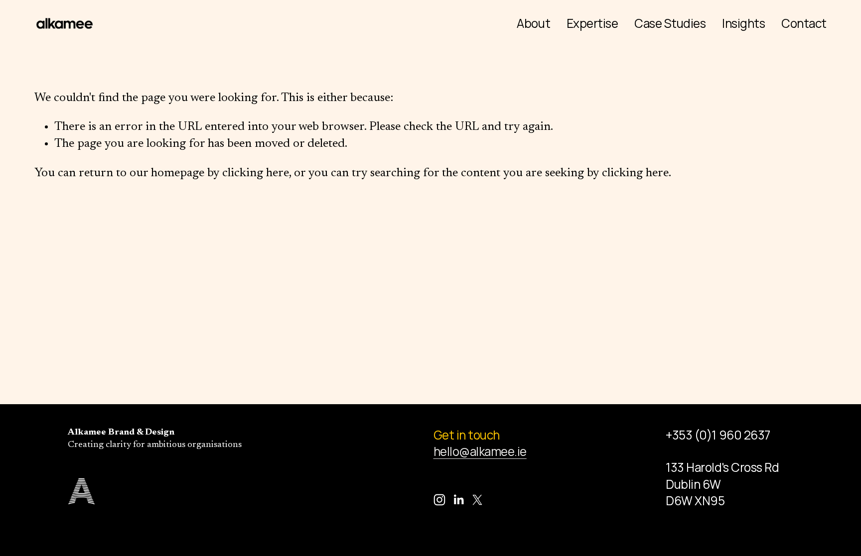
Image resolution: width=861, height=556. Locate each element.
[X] (477, 500)
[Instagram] (439, 500)
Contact (804, 23)
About (533, 23)
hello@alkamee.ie (480, 451)
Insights (743, 23)
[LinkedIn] (458, 500)
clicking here (255, 173)
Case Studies (670, 23)
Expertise (592, 23)
